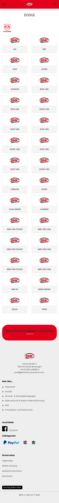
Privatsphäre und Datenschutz (19, 410)
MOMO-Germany (9, 466)
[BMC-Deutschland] (29, 4)
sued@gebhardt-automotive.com (29, 372)
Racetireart (7, 476)
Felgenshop (7, 461)
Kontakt (8, 391)
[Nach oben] (51, 498)
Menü (4, 4)
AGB (7, 405)
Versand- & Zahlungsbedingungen (20, 396)
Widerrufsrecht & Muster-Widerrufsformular (25, 401)
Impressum (10, 387)
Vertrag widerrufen (12, 487)
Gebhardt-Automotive (12, 471)
